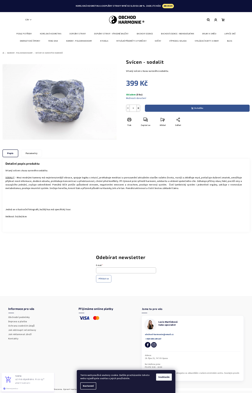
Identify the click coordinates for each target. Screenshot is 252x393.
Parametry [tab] (32, 153)
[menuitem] (24, 34)
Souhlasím (164, 377)
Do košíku (198, 108)
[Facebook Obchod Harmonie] (147, 345)
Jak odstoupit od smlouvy (22, 330)
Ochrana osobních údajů (21, 325)
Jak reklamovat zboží (20, 334)
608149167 (153, 338)
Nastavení (88, 386)
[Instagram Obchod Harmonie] (154, 345)
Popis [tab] (10, 153)
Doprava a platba (17, 321)
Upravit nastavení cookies (76, 389)
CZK (27, 19)
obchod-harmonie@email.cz (159, 334)
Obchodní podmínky (19, 317)
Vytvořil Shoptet (241, 389)
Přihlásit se (104, 278)
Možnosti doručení (136, 98)
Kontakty (13, 338)
